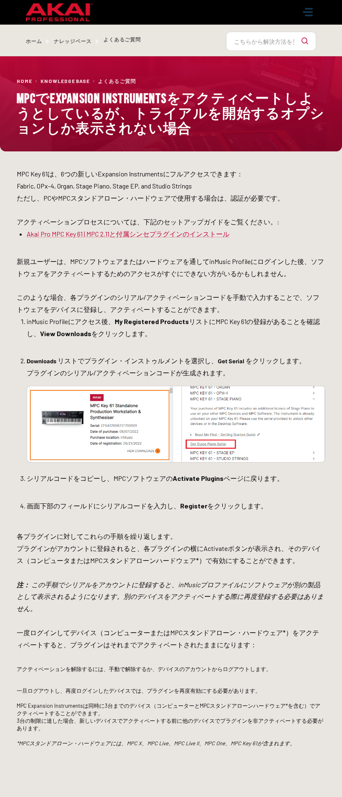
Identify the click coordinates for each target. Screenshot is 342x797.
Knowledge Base (65, 81)
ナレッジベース (73, 41)
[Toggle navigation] (307, 12)
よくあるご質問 (117, 81)
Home (24, 81)
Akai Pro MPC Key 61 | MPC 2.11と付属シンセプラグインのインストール (128, 234)
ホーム (34, 41)
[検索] (305, 41)
